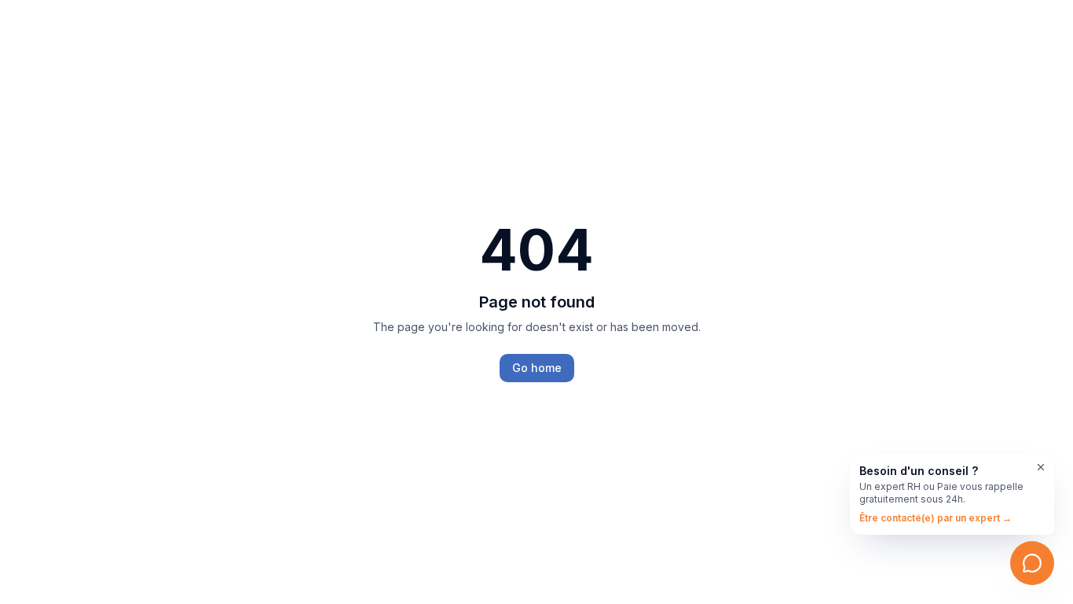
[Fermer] (1040, 467)
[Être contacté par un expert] (1032, 563)
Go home (537, 367)
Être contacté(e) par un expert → (935, 518)
